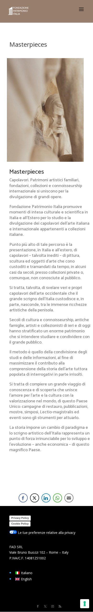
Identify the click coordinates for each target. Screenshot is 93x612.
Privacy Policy (20, 518)
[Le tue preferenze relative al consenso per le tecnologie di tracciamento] (84, 603)
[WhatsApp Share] (57, 497)
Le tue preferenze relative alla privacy (46, 532)
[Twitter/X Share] (34, 497)
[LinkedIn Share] (46, 497)
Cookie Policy (20, 523)
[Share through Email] (68, 497)
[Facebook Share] (23, 497)
